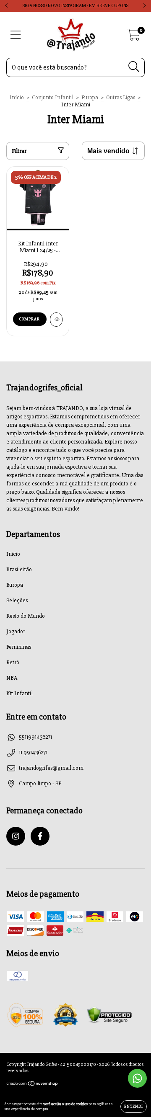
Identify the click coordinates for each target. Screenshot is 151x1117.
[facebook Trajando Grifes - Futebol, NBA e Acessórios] (40, 836)
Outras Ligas (120, 97)
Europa (89, 97)
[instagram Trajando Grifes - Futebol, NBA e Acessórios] (15, 836)
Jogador (15, 631)
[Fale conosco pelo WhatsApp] (137, 1078)
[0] (134, 37)
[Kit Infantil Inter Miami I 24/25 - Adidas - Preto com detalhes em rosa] (56, 319)
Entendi (133, 1106)
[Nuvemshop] (32, 1084)
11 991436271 (33, 752)
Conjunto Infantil (52, 97)
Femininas (18, 646)
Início (17, 97)
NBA (11, 677)
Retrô (12, 662)
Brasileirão (19, 569)
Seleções (17, 600)
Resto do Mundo (25, 615)
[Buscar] (134, 67)
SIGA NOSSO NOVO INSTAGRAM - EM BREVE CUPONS (75, 6)
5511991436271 (35, 736)
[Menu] (15, 35)
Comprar (29, 319)
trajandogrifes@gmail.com (51, 767)
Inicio (13, 553)
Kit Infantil (19, 693)
